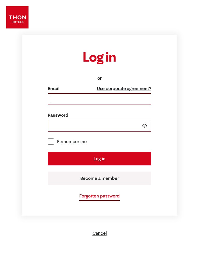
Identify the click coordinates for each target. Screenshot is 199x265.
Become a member (99, 178)
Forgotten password (99, 195)
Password (58, 115)
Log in (99, 158)
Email (54, 88)
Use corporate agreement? (124, 88)
